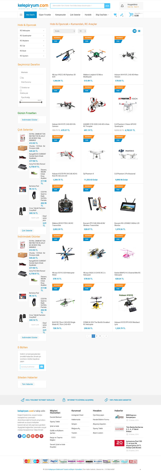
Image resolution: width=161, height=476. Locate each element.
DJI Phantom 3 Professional (125, 174)
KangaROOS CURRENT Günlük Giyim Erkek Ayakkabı (37, 156)
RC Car (22, 46)
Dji (23, 78)
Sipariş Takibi (55, 422)
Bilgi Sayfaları (101, 15)
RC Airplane (24, 41)
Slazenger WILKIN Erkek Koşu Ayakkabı (43, 174)
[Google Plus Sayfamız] (33, 436)
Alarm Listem (98, 433)
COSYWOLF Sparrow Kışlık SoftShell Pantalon (43, 196)
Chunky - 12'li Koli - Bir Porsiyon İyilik (37, 147)
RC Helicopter (25, 31)
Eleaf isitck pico (44, 218)
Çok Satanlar (75, 15)
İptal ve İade (54, 426)
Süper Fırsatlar (45, 15)
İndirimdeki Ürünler (29, 120)
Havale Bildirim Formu (101, 419)
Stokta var (26, 88)
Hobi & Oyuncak (59, 24)
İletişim (74, 424)
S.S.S (73, 437)
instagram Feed (77, 415)
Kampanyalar (60, 15)
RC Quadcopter (25, 36)
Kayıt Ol (136, 7)
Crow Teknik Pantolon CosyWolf (37, 209)
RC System (24, 56)
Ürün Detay (65, 53)
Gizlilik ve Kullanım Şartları (56, 432)
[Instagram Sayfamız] (28, 436)
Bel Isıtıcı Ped (34, 186)
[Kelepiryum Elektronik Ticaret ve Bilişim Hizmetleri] (33, 6)
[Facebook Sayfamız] (20, 436)
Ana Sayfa (30, 15)
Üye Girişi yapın (98, 415)
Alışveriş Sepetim (99, 424)
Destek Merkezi (56, 417)
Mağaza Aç (76, 428)
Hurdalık (88, 15)
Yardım (74, 433)
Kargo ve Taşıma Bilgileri (56, 439)
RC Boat (23, 51)
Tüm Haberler (27, 384)
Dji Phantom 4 (88, 174)
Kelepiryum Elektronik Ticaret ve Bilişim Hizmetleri (65, 469)
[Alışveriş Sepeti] (122, 5)
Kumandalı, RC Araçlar (84, 24)
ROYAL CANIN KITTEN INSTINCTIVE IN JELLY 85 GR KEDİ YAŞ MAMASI (37, 137)
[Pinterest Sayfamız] (41, 436)
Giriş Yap (130, 7)
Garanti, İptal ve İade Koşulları (57, 446)
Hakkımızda (76, 419)
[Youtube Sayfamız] (37, 436)
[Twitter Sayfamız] (24, 436)
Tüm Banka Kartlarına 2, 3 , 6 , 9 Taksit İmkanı (134, 429)
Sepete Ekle (65, 57)
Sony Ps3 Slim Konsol (37, 164)
